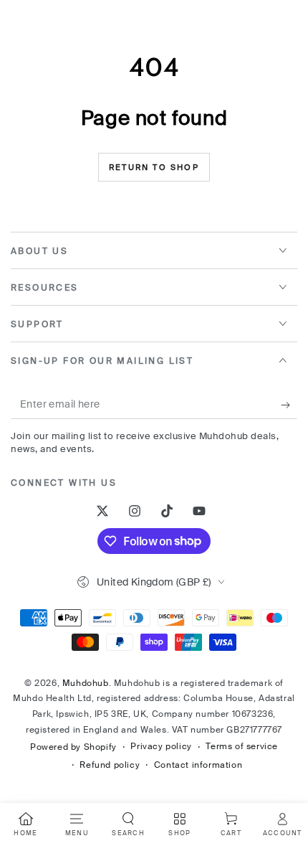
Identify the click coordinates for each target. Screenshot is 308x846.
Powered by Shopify (73, 747)
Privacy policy (160, 746)
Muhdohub (85, 683)
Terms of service (242, 746)
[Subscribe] (289, 404)
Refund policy (110, 765)
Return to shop (154, 167)
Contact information (198, 765)
